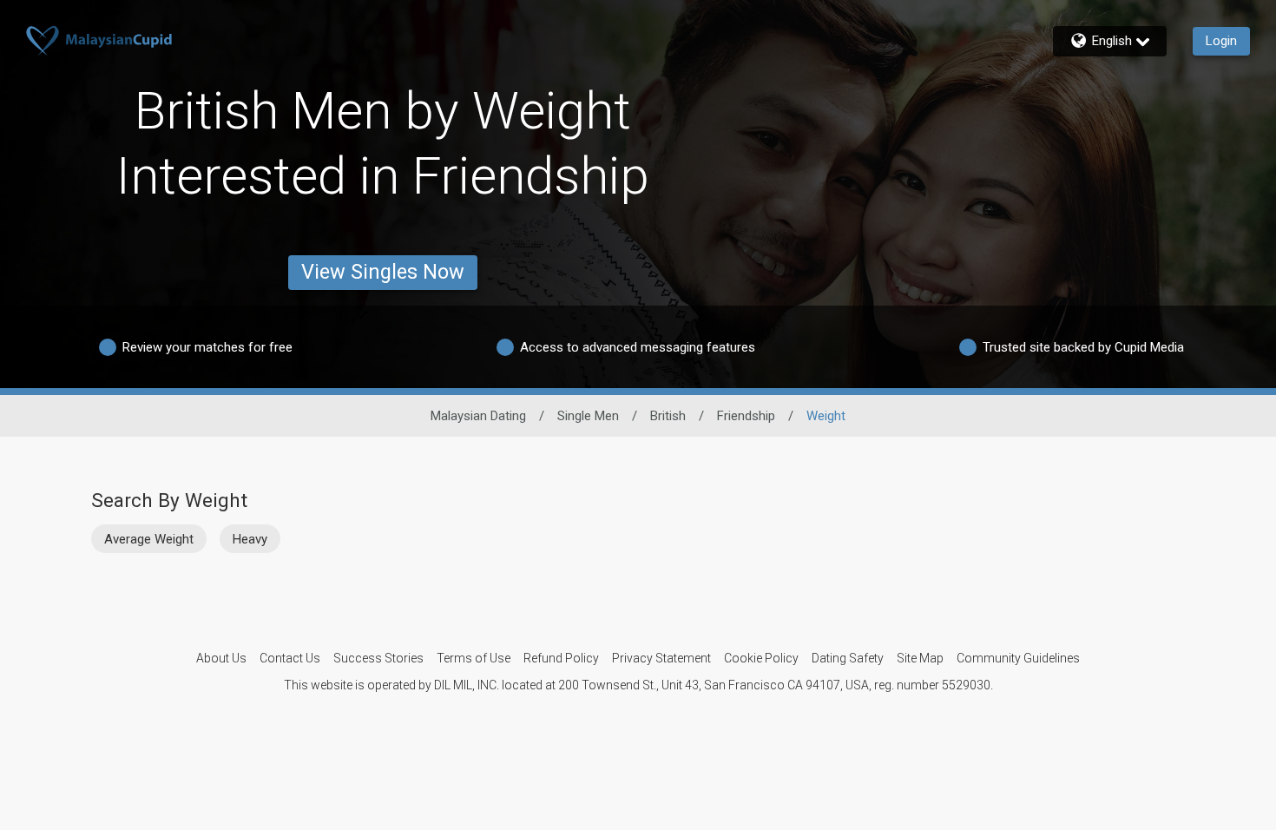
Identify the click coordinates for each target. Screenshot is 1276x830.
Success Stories (378, 658)
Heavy (250, 539)
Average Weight (149, 539)
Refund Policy (561, 658)
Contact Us (290, 658)
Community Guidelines (1018, 658)
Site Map (920, 658)
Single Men (588, 416)
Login (1221, 41)
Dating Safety (848, 658)
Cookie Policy (761, 658)
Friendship (746, 416)
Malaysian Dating (478, 416)
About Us (221, 658)
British (668, 416)
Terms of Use (473, 658)
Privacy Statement (661, 658)
